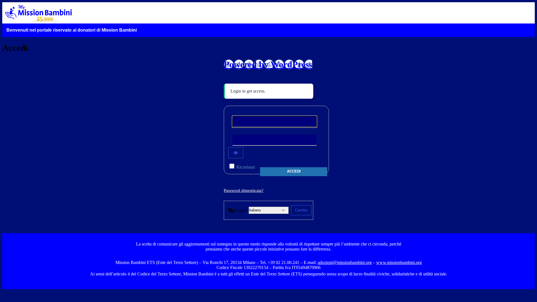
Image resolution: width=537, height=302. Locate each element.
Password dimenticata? (243, 190)
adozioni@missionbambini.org (345, 262)
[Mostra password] (235, 152)
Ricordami (245, 167)
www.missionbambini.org (399, 262)
